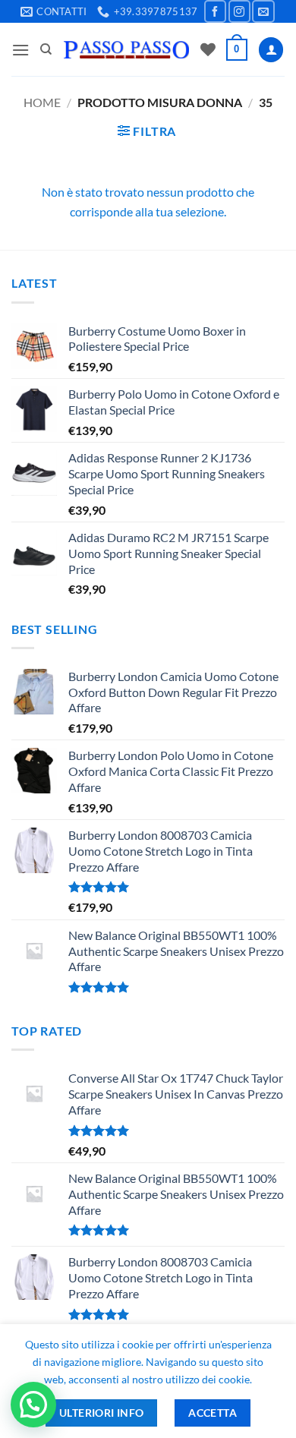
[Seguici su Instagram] (239, 11)
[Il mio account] (271, 49)
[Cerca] (46, 49)
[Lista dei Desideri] (208, 49)
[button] (20, 49)
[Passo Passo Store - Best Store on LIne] (126, 49)
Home (42, 102)
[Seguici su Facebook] (215, 11)
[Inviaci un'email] (263, 11)
